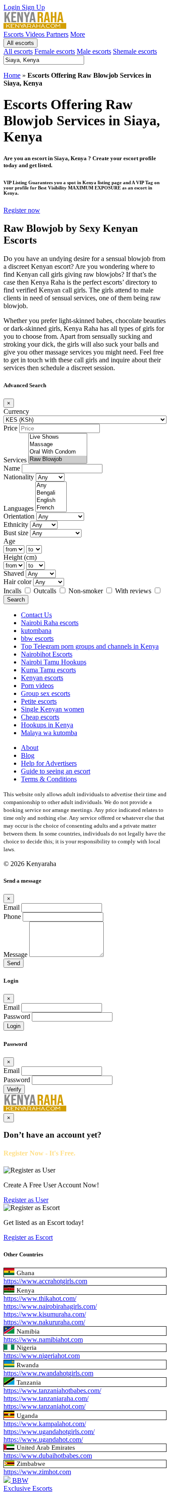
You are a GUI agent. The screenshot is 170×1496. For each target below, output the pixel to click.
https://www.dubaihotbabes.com (47, 1455)
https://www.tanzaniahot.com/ (44, 1406)
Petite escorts (39, 701)
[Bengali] (51, 493)
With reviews (134, 591)
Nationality (18, 477)
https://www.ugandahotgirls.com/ (49, 1431)
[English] (51, 500)
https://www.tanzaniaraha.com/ (45, 1398)
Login (12, 7)
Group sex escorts (45, 693)
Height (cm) (20, 557)
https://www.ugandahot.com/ (43, 1439)
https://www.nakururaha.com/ (44, 1322)
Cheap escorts (40, 717)
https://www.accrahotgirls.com (45, 1281)
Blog (27, 755)
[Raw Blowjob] (58, 459)
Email (11, 907)
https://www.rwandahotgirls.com (48, 1373)
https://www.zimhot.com (37, 1471)
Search (16, 599)
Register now (21, 210)
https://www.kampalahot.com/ (44, 1423)
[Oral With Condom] (58, 452)
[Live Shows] (58, 437)
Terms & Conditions (49, 779)
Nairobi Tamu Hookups (53, 662)
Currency (16, 411)
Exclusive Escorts (27, 1488)
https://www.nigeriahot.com (41, 1355)
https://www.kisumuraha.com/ (44, 1314)
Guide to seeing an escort (55, 771)
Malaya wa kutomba (49, 732)
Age (9, 541)
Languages (18, 508)
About (29, 747)
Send (13, 963)
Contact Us (36, 615)
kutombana (36, 630)
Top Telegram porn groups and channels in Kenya (90, 646)
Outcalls (46, 591)
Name (11, 468)
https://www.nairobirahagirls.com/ (50, 1306)
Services (15, 460)
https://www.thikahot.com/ (39, 1298)
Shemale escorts (135, 51)
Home (11, 75)
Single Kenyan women (52, 709)
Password (16, 1016)
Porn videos (37, 685)
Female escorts (54, 51)
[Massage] (58, 444)
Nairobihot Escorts (46, 654)
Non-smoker (86, 591)
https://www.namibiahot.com (43, 1339)
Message (15, 954)
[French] (51, 508)
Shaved (13, 573)
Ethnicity (15, 524)
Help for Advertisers (49, 763)
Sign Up (33, 7)
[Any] (51, 485)
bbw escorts (37, 638)
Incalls (13, 591)
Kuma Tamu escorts (48, 670)
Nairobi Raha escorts (49, 622)
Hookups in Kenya (47, 725)
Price (10, 428)
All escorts (20, 43)
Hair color (17, 581)
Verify (14, 1089)
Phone (12, 916)
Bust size (15, 532)
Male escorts (94, 51)
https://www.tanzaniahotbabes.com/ (52, 1390)
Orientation (18, 516)
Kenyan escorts (42, 677)
